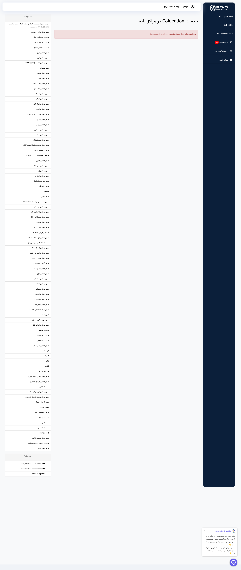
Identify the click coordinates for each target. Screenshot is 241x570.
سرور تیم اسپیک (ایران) (41, 181)
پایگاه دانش (224, 60)
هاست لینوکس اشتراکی (40, 47)
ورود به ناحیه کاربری (171, 6)
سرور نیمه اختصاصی (42, 299)
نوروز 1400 (45, 315)
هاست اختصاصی (43, 340)
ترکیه (47, 361)
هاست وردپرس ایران (42, 42)
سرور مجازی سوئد (42, 289)
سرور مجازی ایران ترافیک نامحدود (37, 392)
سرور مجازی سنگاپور (41, 129)
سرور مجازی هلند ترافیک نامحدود (37, 397)
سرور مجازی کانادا (42, 94)
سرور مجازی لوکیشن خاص (39, 212)
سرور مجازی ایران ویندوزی (40, 32)
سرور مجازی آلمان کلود (41, 104)
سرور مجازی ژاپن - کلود (40, 258)
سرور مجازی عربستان (41, 207)
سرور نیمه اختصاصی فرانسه (39, 309)
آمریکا (47, 356)
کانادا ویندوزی (44, 371)
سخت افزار (45, 196)
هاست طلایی (44, 386)
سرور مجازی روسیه (42, 124)
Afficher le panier (39, 474)
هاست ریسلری (43, 417)
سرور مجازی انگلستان (41, 88)
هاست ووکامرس (43, 335)
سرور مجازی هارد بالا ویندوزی (38, 376)
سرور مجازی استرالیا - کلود (39, 253)
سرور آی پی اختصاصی (41, 263)
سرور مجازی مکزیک (42, 304)
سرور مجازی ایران (43, 52)
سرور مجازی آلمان (42, 99)
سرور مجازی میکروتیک (41, 140)
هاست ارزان (44, 422)
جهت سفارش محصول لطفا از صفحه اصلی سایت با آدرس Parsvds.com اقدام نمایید (29, 25)
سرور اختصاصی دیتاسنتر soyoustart (36, 201)
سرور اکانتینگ (44, 186)
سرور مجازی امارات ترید (41, 268)
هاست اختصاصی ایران (41, 37)
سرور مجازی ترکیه (43, 222)
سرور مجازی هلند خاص (40, 438)
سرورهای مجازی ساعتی (40, 320)
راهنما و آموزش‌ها (221, 51)
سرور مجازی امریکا (42, 109)
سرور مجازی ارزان (43, 273)
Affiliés (230, 25)
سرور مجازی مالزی (42, 160)
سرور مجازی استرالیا (42, 176)
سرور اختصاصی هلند (41, 412)
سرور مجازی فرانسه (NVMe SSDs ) (36, 63)
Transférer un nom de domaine (33, 468)
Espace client (227, 16)
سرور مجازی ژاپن (43, 171)
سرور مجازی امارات (42, 119)
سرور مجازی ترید (43, 73)
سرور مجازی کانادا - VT (40, 248)
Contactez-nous (226, 33)
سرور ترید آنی (44, 68)
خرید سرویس (222, 42)
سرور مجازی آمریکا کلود (41, 345)
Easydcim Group (42, 402)
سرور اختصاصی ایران (42, 150)
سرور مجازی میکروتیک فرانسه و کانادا (36, 145)
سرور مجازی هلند (43, 78)
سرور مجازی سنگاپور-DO (40, 217)
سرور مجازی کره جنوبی (41, 227)
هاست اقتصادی (43, 428)
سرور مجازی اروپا (43, 448)
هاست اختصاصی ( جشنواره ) (38, 243)
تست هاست (44, 407)
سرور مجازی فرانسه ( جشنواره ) (38, 237)
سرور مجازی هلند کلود (41, 83)
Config (46, 191)
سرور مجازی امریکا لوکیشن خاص (37, 114)
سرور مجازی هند (43, 135)
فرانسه (46, 350)
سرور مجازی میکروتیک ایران (39, 381)
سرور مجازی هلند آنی (41, 279)
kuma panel (44, 433)
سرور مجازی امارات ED (41, 325)
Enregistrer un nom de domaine (33, 463)
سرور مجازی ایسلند (42, 294)
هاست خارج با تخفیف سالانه (38, 443)
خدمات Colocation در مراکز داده (37, 155)
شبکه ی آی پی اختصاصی (40, 232)
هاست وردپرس (43, 330)
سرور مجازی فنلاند (42, 284)
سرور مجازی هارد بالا (41, 165)
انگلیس (46, 366)
